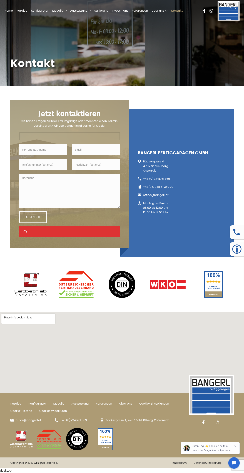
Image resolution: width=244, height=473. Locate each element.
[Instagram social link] (211, 11)
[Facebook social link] (204, 11)
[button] (154, 403)
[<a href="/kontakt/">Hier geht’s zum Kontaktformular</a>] (236, 232)
